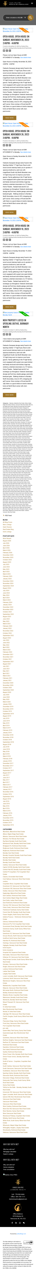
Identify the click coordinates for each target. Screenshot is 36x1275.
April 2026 (6, 548)
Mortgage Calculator (9, 1152)
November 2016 (8, 792)
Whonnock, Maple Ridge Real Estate (11, 509)
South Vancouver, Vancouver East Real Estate (17, 1068)
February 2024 (7, 602)
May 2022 (6, 645)
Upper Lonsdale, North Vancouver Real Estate (13, 498)
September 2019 (8, 714)
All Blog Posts (7, 522)
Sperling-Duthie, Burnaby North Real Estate (19, 48)
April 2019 (6, 725)
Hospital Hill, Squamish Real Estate (25, 447)
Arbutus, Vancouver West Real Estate (20, 404)
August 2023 (7, 616)
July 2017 (6, 775)
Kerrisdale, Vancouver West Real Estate (12, 449)
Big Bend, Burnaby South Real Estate (22, 406)
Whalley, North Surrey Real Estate (13, 1118)
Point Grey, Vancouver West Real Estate (12, 472)
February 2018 (7, 759)
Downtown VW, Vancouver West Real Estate (20, 423)
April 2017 (6, 782)
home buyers (6, 447)
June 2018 (6, 749)
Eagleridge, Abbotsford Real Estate (14, 893)
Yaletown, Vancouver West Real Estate (15, 1132)
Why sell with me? (9, 1165)
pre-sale (8, 474)
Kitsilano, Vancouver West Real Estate (17, 452)
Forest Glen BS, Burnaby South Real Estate (21, 433)
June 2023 (6, 619)
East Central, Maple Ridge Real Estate (15, 898)
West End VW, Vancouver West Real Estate (18, 502)
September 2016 (8, 796)
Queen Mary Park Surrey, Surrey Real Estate (21, 474)
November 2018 (8, 737)
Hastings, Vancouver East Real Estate (15, 943)
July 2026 (6, 543)
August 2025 (7, 562)
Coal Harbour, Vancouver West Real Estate (15, 420)
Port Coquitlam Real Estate (11, 1026)
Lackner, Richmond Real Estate (23, 453)
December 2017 (8, 763)
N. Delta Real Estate (26, 466)
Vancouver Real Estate (10, 1101)
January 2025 (7, 579)
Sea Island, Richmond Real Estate (13, 1049)
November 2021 (8, 657)
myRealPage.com (21, 1233)
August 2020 (7, 692)
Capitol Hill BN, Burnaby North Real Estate (16, 867)
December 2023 (8, 607)
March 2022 (7, 650)
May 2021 (6, 671)
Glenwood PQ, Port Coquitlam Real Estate (12, 438)
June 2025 (6, 567)
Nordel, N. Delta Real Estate (23, 467)
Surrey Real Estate (10, 494)
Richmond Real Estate (10, 1045)
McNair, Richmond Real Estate (12, 993)
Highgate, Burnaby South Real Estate (24, 445)
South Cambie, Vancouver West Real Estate (18, 486)
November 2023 (8, 609)
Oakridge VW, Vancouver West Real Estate (12, 469)
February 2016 (7, 813)
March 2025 (7, 574)
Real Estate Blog (8, 529)
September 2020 (8, 690)
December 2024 (8, 581)
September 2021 (8, 661)
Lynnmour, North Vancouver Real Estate (22, 456)
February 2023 (7, 626)
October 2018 (7, 740)
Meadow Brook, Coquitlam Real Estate (15, 463)
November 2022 (8, 631)
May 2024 (6, 595)
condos (27, 420)
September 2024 (8, 586)
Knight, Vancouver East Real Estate (14, 966)
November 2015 (8, 820)
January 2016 (7, 815)
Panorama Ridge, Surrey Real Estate (25, 471)
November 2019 (8, 709)
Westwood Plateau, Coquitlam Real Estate (12, 505)
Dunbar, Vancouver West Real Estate (11, 425)
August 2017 (7, 773)
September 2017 (8, 770)
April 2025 (6, 571)
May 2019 (6, 723)
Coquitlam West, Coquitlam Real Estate (11, 422)
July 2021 (6, 666)
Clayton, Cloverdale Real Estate (13, 877)
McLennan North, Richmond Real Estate (12, 461)
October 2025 (7, 560)
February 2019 (7, 730)
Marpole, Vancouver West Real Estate (21, 460)
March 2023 (7, 624)
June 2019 (6, 721)
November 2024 (8, 583)
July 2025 (6, 564)
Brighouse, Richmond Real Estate (10, 411)
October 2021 (7, 659)
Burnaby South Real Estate (22, 414)
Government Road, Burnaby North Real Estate (17, 926)
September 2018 (8, 742)
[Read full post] (18, 31)
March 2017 (7, 785)
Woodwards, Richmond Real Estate (16, 510)
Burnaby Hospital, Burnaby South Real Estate (13, 412)
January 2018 (7, 761)
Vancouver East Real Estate (21, 499)
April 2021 (6, 673)
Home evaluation (8, 1167)
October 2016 (7, 794)
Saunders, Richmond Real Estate (16, 480)
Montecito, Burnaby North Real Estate (19, 464)
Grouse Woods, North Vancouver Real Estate (13, 442)
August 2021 (7, 664)
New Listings (7, 524)
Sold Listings (7, 532)
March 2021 (7, 676)
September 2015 (8, 825)
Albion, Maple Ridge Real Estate (13, 834)
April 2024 (6, 598)
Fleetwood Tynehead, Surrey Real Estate (16, 910)
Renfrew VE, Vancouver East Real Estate (18, 479)
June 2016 (6, 803)
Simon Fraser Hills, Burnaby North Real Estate (17, 1054)
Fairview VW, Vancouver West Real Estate (22, 430)
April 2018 (6, 754)
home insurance (13, 447)
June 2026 (6, 545)
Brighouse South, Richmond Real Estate (22, 409)
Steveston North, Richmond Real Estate (11, 491)
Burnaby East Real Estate (24, 411)
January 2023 (7, 628)
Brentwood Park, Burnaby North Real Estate (12, 408)
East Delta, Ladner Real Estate (18, 428)
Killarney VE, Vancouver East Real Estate (16, 957)
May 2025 (6, 569)
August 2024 (7, 588)
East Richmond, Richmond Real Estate (15, 903)
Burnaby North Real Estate (11, 858)
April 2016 (6, 808)
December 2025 (8, 555)
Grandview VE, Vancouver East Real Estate (20, 441)
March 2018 (7, 756)
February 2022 (7, 652)
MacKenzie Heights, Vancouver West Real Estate (14, 458)
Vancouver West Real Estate (15, 501)
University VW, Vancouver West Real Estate (21, 496)
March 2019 (7, 728)
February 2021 (7, 678)
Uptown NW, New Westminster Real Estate (16, 1097)
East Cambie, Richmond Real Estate (14, 426)
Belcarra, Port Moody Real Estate (13, 839)
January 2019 (7, 733)
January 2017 (7, 789)
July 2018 (6, 747)
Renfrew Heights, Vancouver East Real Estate (17, 1040)
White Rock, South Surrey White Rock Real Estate (19, 507)
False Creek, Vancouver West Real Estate (12, 431)
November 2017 (8, 766)
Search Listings (8, 1154)
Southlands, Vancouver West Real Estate (16, 1071)
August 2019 (7, 716)
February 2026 (7, 552)
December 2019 (8, 706)
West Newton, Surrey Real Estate (13, 1111)
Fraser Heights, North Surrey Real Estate (12, 434)
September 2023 (8, 614)
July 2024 (6, 590)
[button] (12, 1223)
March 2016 (7, 811)
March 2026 (7, 550)
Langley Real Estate (16, 455)
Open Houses (7, 527)
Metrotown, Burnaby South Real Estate (15, 997)
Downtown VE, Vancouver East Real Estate (16, 886)
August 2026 (7, 541)
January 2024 (7, 605)
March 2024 (7, 600)
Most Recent (7, 538)
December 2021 (8, 654)
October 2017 (7, 768)
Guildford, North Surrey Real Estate (14, 938)
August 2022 (7, 638)
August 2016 (7, 799)
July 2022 (6, 640)
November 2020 (8, 685)
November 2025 (8, 557)
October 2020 (7, 687)
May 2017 (6, 780)
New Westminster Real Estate (9, 467)
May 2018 (6, 751)
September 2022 (8, 635)
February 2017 (7, 787)
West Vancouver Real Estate (22, 504)
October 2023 (7, 612)
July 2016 (6, 801)
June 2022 (6, 643)
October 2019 (7, 711)
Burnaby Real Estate (11, 414)
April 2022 (6, 647)
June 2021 (6, 669)
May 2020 (6, 699)
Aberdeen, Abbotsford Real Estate (17, 403)
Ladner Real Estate (7, 455)
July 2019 (6, 718)
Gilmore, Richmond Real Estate (25, 436)
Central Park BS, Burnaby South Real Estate (16, 417)
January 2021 (7, 680)
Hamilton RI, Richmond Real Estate (19, 444)
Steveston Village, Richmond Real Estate (16, 1078)
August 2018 (7, 744)
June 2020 (6, 697)
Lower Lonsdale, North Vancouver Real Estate (17, 976)
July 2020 (6, 695)
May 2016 (6, 806)
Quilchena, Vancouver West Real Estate (15, 1038)
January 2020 (7, 704)
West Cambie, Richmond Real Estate (14, 1106)
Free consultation (8, 1169)
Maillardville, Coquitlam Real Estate (14, 985)
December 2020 (8, 683)
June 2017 (6, 777)
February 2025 (7, 576)
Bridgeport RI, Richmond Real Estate (14, 846)
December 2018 (8, 735)
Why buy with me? (9, 1149)
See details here (25, 57)
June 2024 (6, 593)
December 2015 (8, 818)
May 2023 (6, 621)
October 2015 (7, 822)
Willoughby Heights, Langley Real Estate (16, 1128)
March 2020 (7, 702)
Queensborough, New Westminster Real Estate (13, 475)
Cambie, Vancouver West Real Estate (15, 865)
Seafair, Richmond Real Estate (20, 482)
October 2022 (7, 633)
